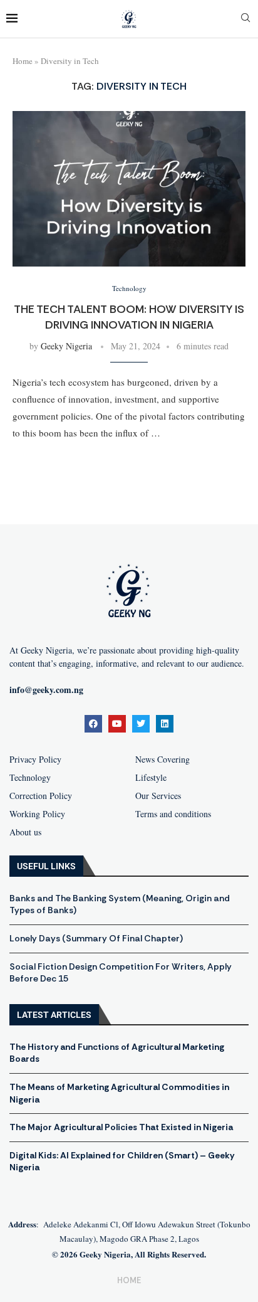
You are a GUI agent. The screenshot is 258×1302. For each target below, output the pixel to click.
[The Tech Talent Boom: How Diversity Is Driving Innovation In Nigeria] (129, 189)
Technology (30, 777)
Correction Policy (40, 795)
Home (23, 60)
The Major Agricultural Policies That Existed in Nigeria (121, 1127)
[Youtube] (117, 724)
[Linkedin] (164, 724)
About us (25, 832)
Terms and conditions (173, 814)
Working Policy (37, 814)
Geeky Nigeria (66, 346)
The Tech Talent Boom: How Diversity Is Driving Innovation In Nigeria (129, 317)
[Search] (245, 19)
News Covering (162, 759)
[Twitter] (141, 724)
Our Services (158, 795)
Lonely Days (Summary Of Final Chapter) (96, 938)
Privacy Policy (35, 759)
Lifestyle (151, 777)
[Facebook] (93, 724)
